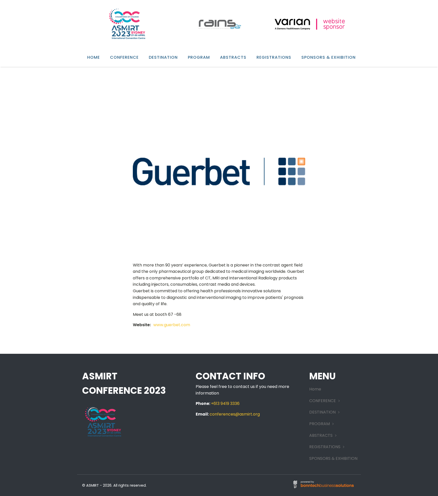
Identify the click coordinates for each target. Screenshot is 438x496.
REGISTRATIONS (274, 57)
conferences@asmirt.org (235, 414)
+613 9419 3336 (225, 403)
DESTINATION (163, 57)
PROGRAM (199, 57)
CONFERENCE (124, 57)
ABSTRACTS (233, 57)
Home (93, 57)
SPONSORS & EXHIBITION (328, 57)
